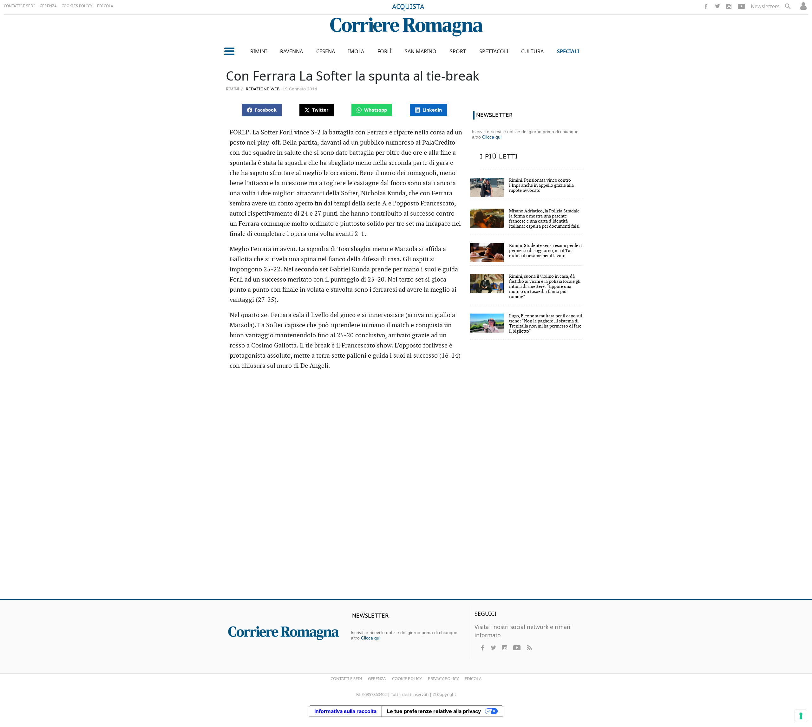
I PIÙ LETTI (499, 156)
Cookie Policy (407, 678)
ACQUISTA (408, 7)
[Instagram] (729, 6)
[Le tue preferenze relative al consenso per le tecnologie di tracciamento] (801, 716)
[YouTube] (741, 6)
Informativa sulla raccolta (345, 711)
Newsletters (765, 6)
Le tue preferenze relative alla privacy (434, 711)
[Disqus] (406, 503)
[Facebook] (706, 6)
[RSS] (529, 648)
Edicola (473, 678)
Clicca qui (491, 137)
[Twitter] (717, 6)
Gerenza (377, 678)
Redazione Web (262, 89)
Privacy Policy (443, 678)
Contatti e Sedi (346, 678)
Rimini (232, 89)
